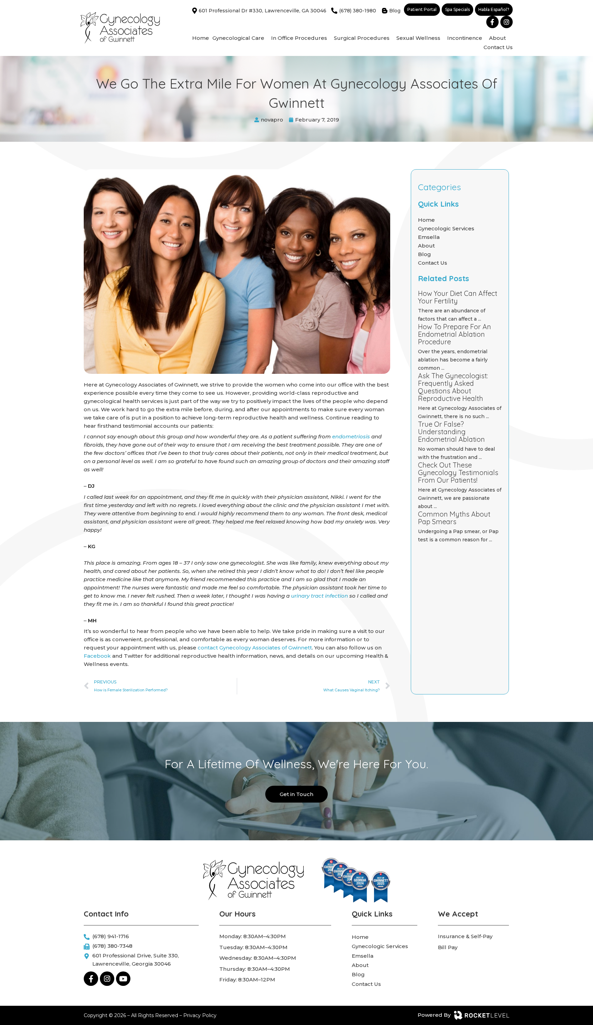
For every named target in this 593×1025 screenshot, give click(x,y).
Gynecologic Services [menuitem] (380, 946)
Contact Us (432, 263)
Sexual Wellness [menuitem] (418, 38)
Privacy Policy (200, 1015)
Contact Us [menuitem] (498, 47)
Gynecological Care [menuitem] (238, 38)
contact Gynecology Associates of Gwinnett (255, 647)
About (426, 245)
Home (426, 220)
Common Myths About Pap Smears (454, 518)
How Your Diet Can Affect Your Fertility (457, 297)
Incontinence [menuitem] (464, 38)
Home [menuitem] (200, 38)
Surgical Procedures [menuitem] (361, 38)
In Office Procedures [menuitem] (299, 38)
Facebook (98, 656)
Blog (424, 254)
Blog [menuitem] (358, 974)
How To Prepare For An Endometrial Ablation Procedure (454, 334)
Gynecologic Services (446, 228)
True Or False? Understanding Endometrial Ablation (451, 432)
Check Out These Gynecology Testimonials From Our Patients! (458, 472)
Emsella (429, 237)
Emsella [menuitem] (362, 956)
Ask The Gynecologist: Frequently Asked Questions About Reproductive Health (453, 387)
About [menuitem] (497, 38)
